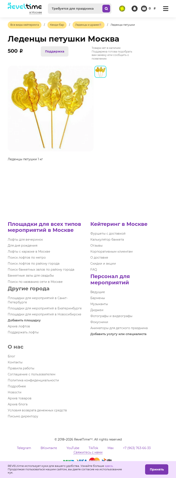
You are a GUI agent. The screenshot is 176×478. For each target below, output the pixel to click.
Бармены (97, 298)
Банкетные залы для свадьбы (31, 275)
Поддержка (54, 51)
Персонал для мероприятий (110, 279)
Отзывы (96, 245)
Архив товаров (20, 398)
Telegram (24, 448)
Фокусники (99, 322)
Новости (14, 392)
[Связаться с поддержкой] (135, 9)
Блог (11, 356)
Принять (157, 469)
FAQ (93, 269)
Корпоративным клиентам (111, 251)
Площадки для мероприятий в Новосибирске (44, 314)
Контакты (15, 362)
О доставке (99, 257)
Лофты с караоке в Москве (29, 251)
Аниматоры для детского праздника (119, 328)
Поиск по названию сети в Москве (35, 282)
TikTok (93, 448)
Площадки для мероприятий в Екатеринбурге (45, 308)
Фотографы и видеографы (111, 316)
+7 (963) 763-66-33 (137, 448)
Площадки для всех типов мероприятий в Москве (44, 227)
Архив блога (17, 404)
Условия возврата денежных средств (37, 410)
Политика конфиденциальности (33, 380)
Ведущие (97, 292)
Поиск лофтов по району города (33, 263)
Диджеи (96, 310)
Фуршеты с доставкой (108, 233)
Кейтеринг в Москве (118, 224)
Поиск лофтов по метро (27, 257)
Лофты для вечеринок (25, 239)
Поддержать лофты (23, 332)
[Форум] (122, 9)
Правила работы (21, 368)
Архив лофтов (19, 326)
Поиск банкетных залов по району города (41, 269)
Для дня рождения (22, 245)
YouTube (73, 448)
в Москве (35, 12)
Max (111, 448)
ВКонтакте (49, 448)
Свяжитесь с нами (88, 452)
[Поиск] (106, 8)
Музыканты (99, 304)
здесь (109, 466)
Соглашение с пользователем (31, 374)
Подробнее (17, 386)
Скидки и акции (103, 263)
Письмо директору (23, 416)
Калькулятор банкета (107, 239)
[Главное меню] (165, 8)
